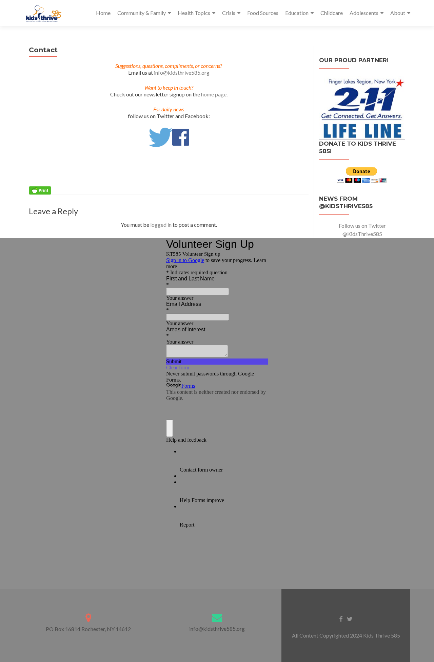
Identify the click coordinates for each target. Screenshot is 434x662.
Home (103, 13)
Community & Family (141, 13)
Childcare (331, 13)
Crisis (228, 13)
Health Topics (194, 13)
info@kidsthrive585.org (182, 72)
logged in (161, 224)
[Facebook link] (340, 618)
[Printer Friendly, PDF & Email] (40, 190)
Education (297, 13)
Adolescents (364, 13)
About (397, 13)
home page (213, 94)
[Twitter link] (350, 618)
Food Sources (262, 13)
